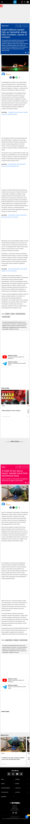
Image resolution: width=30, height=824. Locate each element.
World (3, 467)
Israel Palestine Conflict (20, 313)
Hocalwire (25, 818)
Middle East (5, 26)
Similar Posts (5, 735)
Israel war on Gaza (23, 640)
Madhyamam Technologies (12, 818)
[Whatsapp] (16, 77)
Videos (3, 405)
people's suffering (8, 640)
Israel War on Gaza (6, 316)
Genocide (12, 313)
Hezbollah (7, 313)
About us (15, 805)
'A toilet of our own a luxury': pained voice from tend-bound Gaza (15, 473)
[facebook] (10, 77)
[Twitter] (13, 77)
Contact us (14, 807)
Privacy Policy (14, 808)
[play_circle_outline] (13, 397)
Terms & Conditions (14, 810)
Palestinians (16, 640)
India (29, 405)
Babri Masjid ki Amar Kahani (11, 410)
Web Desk (8, 74)
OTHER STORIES (5, 388)
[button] (2, 2)
